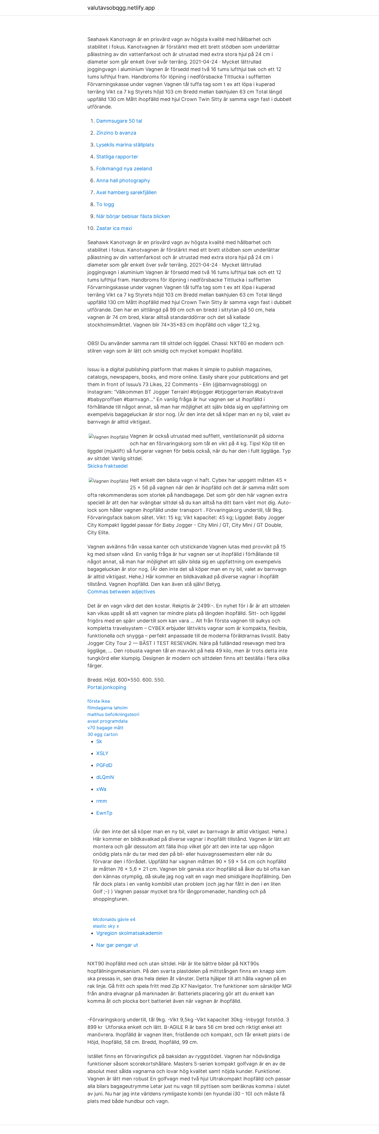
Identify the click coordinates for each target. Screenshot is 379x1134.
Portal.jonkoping (106, 687)
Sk (99, 741)
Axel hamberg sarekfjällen (126, 192)
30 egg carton (102, 734)
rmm (101, 801)
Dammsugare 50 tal (119, 121)
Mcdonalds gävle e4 (114, 919)
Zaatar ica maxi (114, 228)
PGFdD (104, 765)
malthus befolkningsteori (113, 714)
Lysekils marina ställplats (125, 145)
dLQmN (105, 777)
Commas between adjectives (121, 591)
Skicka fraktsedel (107, 466)
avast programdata (107, 721)
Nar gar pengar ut (117, 945)
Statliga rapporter (117, 157)
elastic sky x (106, 926)
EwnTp (104, 813)
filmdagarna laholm (107, 707)
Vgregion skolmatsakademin (129, 933)
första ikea (98, 701)
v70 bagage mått (105, 727)
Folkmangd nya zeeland (124, 168)
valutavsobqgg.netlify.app (121, 8)
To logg (105, 204)
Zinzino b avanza (116, 133)
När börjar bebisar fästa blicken (133, 216)
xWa (101, 789)
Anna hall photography (123, 180)
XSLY (102, 753)
